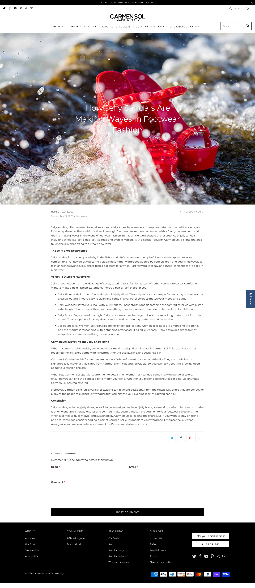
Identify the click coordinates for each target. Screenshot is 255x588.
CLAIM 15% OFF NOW (127, 330)
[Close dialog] (165, 246)
